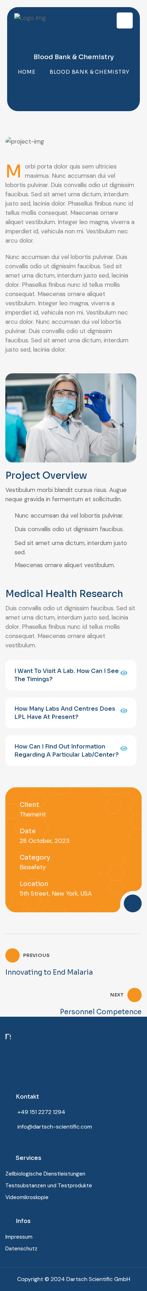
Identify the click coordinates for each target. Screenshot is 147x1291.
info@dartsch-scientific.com (54, 1126)
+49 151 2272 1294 (41, 1112)
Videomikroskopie (27, 1197)
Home (27, 72)
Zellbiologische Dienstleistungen (45, 1173)
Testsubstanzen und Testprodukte (48, 1185)
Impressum (18, 1236)
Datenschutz (21, 1248)
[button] (70, 675)
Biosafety (33, 867)
